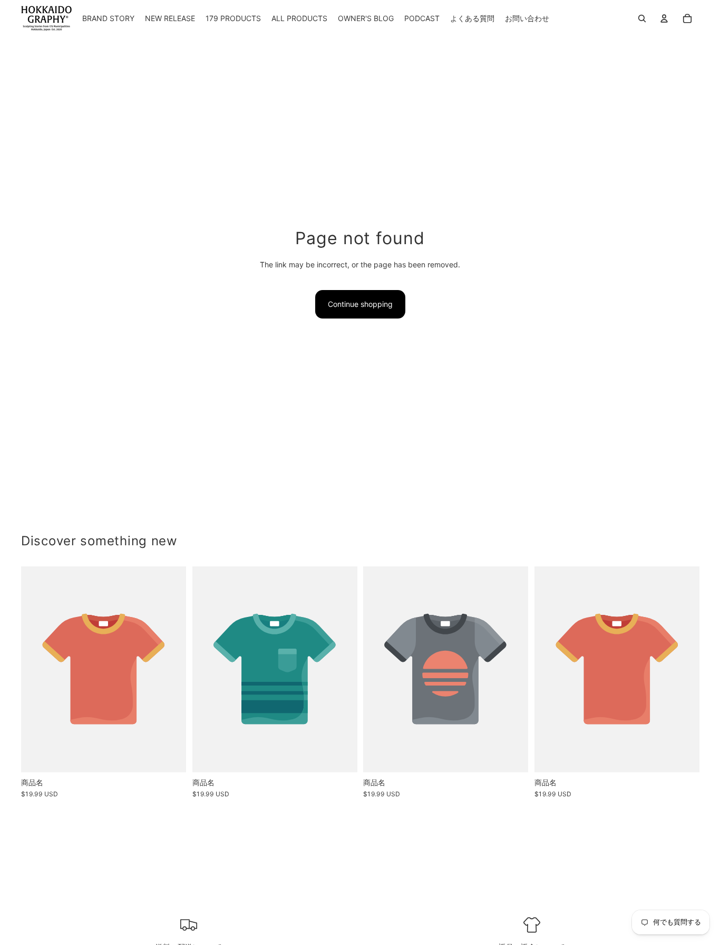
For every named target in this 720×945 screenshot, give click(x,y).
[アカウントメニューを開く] (664, 18)
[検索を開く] (642, 18)
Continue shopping (360, 304)
